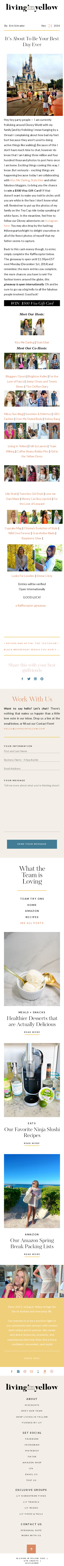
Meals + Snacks (32, 1012)
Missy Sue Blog (13, 414)
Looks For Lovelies (23, 576)
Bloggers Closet (16, 376)
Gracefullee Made (43, 533)
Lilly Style (11, 493)
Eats (32, 1123)
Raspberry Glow (31, 538)
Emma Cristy (44, 576)
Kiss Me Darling (20, 180)
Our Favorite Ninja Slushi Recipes (32, 1132)
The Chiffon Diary (37, 386)
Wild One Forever (19, 533)
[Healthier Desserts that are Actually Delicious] (32, 969)
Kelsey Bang (52, 419)
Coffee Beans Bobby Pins (33, 451)
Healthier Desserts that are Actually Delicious (32, 1022)
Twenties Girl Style (31, 493)
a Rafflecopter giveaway (30, 605)
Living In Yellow (17, 446)
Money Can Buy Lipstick (37, 499)
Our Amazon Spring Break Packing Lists (32, 1243)
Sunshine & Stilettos (38, 414)
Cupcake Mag (13, 528)
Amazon (32, 1234)
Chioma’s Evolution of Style (41, 528)
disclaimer (32, 1563)
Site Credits (31, 1561)
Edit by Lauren (38, 446)
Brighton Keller (37, 376)
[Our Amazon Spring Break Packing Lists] (32, 1191)
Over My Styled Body (29, 419)
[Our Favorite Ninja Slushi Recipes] (32, 1080)
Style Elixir (37, 180)
